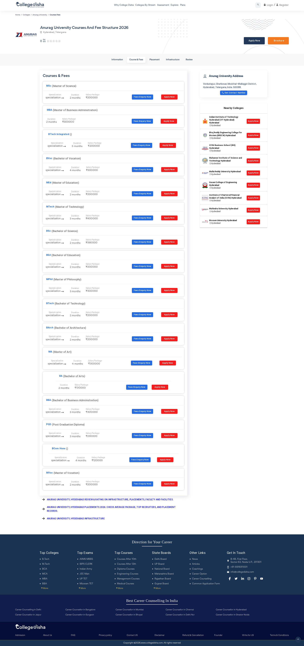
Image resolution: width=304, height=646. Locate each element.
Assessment (163, 5)
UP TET (83, 579)
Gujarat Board (162, 584)
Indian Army (86, 569)
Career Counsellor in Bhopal (129, 615)
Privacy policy (105, 635)
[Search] (258, 5)
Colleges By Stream (145, 5)
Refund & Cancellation (193, 635)
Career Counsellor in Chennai (180, 610)
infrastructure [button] (172, 60)
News (195, 559)
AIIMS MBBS (86, 559)
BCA (44, 569)
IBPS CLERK (86, 564)
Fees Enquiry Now (142, 97)
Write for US (248, 635)
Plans (182, 5)
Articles (196, 564)
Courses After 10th (126, 559)
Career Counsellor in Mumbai (130, 610)
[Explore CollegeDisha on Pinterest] (255, 578)
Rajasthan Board (163, 579)
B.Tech (45, 559)
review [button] (189, 60)
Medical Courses (125, 584)
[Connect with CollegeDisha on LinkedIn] (242, 578)
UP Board (159, 564)
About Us (47, 635)
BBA (44, 584)
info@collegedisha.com (242, 572)
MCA (45, 574)
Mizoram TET (86, 584)
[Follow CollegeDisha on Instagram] (249, 578)
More (44, 588)
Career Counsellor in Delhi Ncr (180, 615)
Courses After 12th (126, 564)
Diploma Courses (125, 569)
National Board (162, 569)
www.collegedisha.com (152, 643)
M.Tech (46, 564)
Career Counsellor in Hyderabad (231, 610)
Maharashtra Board (164, 574)
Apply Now (254, 40)
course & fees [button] (136, 60)
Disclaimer (160, 635)
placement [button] (154, 60)
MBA (44, 579)
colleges (26, 15)
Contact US (132, 635)
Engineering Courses (127, 574)
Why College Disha (124, 5)
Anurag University (40, 15)
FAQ (73, 635)
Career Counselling (202, 579)
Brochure (278, 40)
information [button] (117, 60)
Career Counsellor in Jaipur (28, 615)
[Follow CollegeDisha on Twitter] (236, 578)
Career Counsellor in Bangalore (80, 610)
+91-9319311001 (239, 567)
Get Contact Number (235, 92)
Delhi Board (161, 559)
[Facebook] (230, 578)
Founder (218, 635)
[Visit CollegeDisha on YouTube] (261, 578)
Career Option (199, 574)
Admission (20, 635)
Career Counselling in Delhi (28, 610)
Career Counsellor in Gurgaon (79, 615)
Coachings (197, 569)
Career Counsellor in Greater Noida (232, 615)
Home (17, 15)
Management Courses (128, 579)
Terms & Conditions (279, 635)
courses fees (55, 15)
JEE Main (84, 574)
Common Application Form (206, 584)
